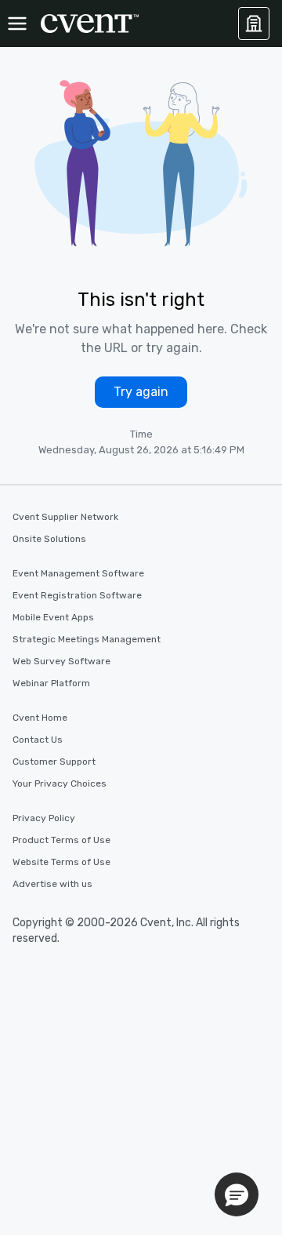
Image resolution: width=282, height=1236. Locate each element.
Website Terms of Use (61, 861)
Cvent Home (40, 717)
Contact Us (38, 739)
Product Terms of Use (61, 839)
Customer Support (54, 761)
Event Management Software (78, 573)
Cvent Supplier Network (65, 516)
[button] (236, 1194)
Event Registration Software (77, 595)
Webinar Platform (51, 683)
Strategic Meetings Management (87, 639)
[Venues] (253, 23)
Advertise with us (52, 883)
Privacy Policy (44, 817)
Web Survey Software (61, 661)
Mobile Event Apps (53, 617)
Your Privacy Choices (60, 783)
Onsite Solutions (49, 538)
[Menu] (17, 23)
